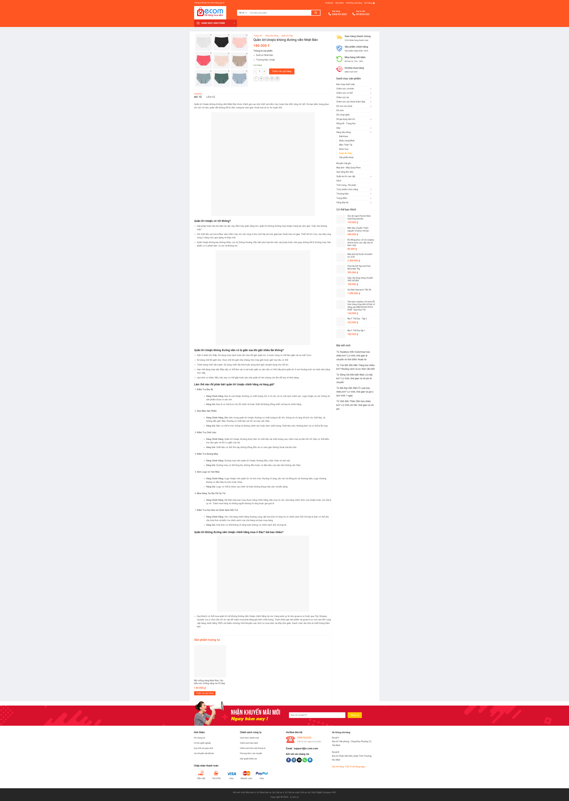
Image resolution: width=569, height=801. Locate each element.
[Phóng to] (198, 84)
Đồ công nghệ (343, 115)
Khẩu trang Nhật (347, 140)
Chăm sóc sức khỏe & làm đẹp (350, 101)
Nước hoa (343, 149)
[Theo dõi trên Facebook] (288, 760)
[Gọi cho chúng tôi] (304, 760)
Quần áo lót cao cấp (345, 176)
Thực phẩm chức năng (347, 189)
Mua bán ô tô (252, 792)
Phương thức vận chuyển (251, 753)
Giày (338, 128)
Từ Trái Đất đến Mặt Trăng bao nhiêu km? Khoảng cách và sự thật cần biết (355, 367)
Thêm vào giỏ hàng (281, 71)
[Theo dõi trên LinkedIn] (310, 760)
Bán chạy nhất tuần (345, 84)
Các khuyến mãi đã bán (204, 753)
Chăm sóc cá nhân (345, 88)
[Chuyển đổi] (371, 88)
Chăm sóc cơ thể (344, 93)
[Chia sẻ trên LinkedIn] (277, 78)
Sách (338, 180)
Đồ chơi (340, 110)
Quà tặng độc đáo (344, 172)
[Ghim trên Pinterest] (272, 78)
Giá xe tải (305, 792)
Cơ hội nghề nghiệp (202, 743)
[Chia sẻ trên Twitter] (261, 78)
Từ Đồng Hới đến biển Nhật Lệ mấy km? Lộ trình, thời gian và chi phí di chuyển (354, 378)
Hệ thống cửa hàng (354, 3)
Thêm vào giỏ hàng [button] (205, 693)
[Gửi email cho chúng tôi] (299, 760)
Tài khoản (329, 3)
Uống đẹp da (342, 202)
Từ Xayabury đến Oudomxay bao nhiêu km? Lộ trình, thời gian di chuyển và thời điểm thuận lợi (353, 355)
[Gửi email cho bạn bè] (266, 78)
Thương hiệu (342, 194)
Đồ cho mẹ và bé (344, 106)
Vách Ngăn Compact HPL (323, 792)
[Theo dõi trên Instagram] (293, 760)
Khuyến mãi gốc (343, 163)
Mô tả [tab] (198, 97)
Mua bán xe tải (267, 792)
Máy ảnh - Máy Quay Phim (348, 167)
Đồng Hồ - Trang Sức (346, 123)
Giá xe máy (294, 792)
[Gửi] (316, 13)
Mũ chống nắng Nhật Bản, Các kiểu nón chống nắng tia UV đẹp (209, 682)
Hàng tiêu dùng (343, 132)
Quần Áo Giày (345, 153)
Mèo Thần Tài (345, 145)
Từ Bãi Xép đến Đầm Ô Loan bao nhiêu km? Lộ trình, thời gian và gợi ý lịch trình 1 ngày (354, 392)
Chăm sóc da (342, 97)
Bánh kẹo (343, 136)
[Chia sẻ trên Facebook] (256, 78)
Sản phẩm (339, 3)
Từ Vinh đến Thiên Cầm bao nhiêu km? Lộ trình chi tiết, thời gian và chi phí (355, 405)
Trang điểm (341, 198)
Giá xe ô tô (281, 792)
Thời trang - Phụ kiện (346, 185)
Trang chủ (257, 35)
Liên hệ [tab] (210, 97)
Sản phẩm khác (346, 157)
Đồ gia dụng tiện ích (345, 119)
